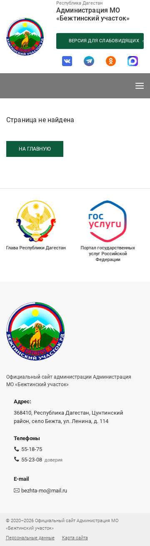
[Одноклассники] (111, 61)
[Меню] (139, 85)
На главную (35, 149)
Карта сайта (75, 538)
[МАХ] (133, 61)
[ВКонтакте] (67, 61)
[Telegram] (89, 61)
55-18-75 (31, 449)
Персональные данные (30, 538)
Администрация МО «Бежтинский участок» (93, 14)
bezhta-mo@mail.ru (44, 490)
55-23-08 (31, 459)
